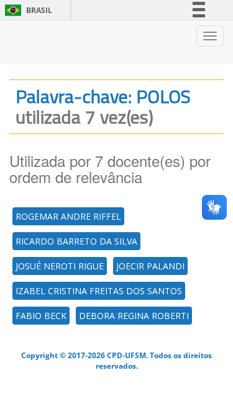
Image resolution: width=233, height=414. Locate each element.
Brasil (26, 10)
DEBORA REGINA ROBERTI (134, 316)
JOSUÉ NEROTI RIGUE (60, 266)
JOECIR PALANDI (150, 266)
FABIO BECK (41, 316)
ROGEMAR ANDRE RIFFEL (68, 216)
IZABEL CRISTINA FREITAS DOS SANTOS (99, 291)
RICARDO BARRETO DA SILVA (76, 241)
